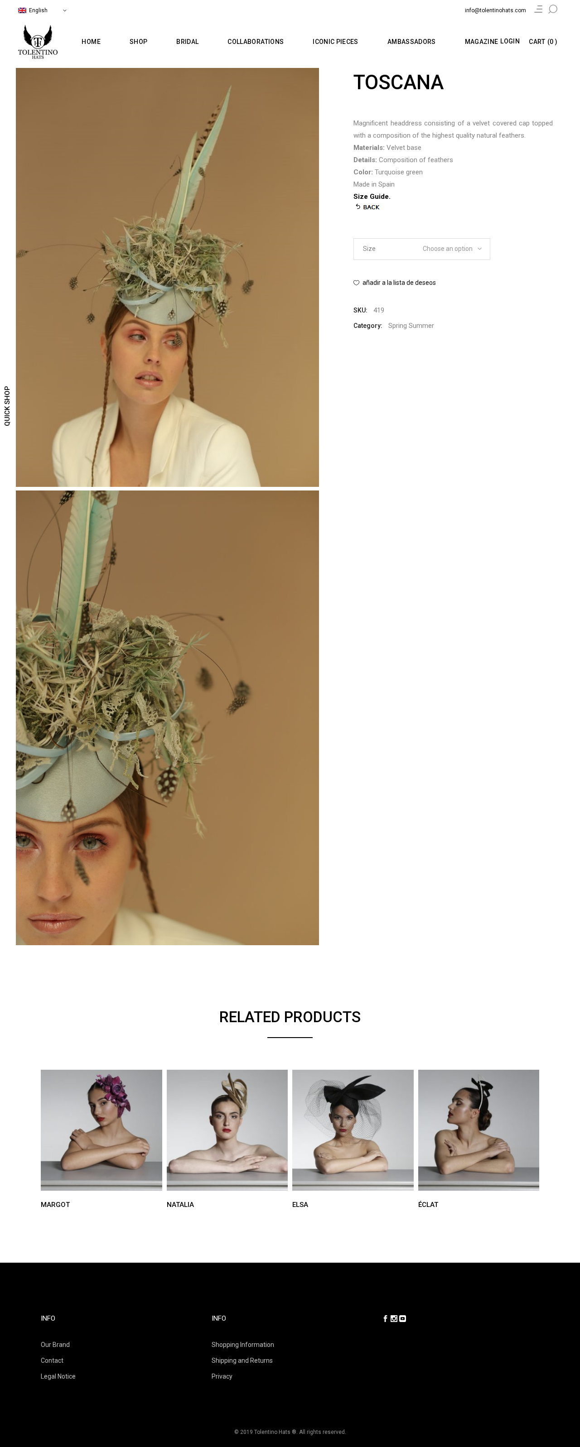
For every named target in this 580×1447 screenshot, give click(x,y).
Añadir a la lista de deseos (399, 282)
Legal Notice (58, 1376)
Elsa (300, 1205)
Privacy (222, 1376)
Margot (55, 1205)
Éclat (428, 1205)
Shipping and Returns (242, 1360)
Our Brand (55, 1344)
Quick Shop (7, 406)
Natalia (180, 1205)
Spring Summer (411, 326)
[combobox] (449, 246)
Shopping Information (243, 1344)
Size (369, 248)
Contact (52, 1360)
